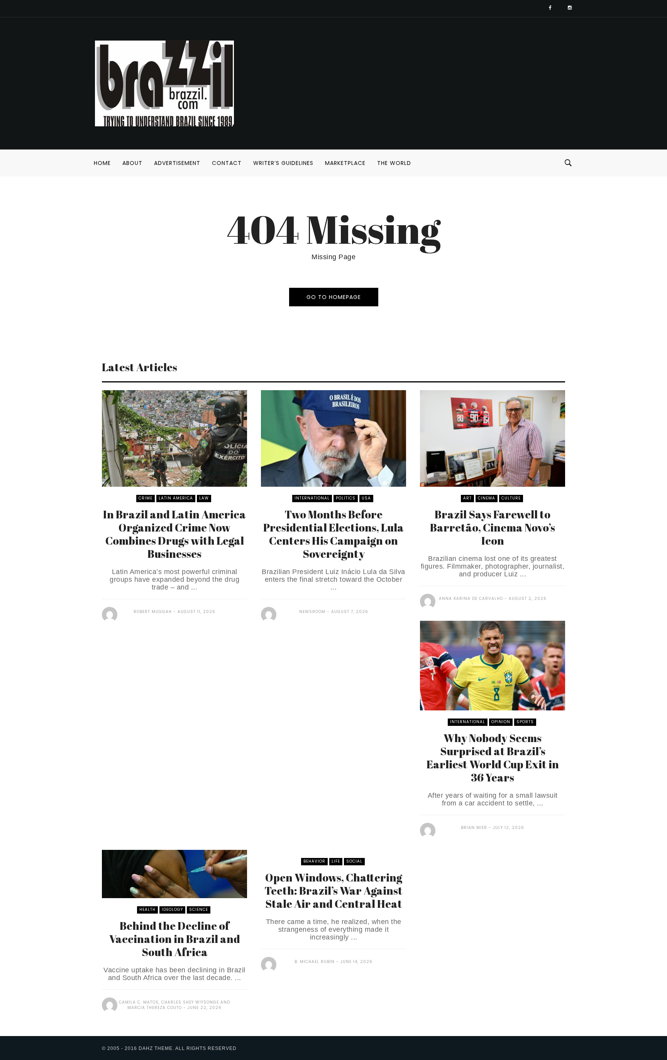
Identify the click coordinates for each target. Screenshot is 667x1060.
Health (147, 909)
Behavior (314, 861)
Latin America (176, 498)
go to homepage (333, 297)
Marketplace (345, 163)
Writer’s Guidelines (283, 163)
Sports (525, 722)
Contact (227, 163)
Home (102, 163)
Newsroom (312, 612)
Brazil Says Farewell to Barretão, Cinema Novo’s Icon (492, 527)
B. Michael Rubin (315, 962)
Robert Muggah (153, 612)
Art (467, 498)
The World (394, 163)
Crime (145, 498)
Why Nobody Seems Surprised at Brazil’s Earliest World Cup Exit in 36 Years (493, 757)
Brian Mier (474, 828)
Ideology (172, 909)
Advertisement (177, 163)
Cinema (486, 498)
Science (198, 909)
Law (204, 498)
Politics (346, 498)
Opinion (500, 722)
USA (366, 498)
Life (336, 861)
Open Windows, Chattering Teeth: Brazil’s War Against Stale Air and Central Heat (333, 890)
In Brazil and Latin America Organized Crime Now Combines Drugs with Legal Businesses (174, 534)
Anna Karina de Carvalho (471, 598)
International (312, 498)
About (132, 163)
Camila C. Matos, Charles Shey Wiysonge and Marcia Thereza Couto (174, 1005)
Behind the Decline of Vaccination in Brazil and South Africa (174, 938)
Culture (511, 498)
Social (354, 861)
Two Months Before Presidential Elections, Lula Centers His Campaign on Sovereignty (333, 534)
